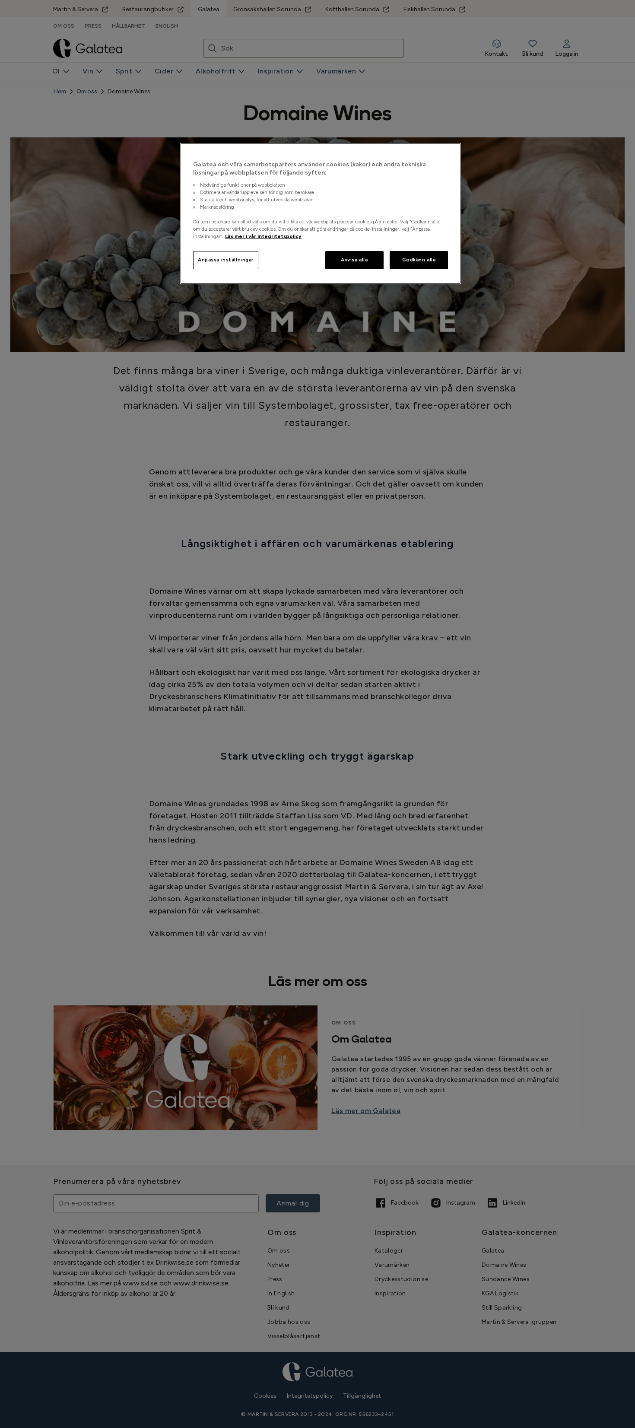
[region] (320, 214)
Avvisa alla (354, 260)
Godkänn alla (419, 260)
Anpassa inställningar (226, 260)
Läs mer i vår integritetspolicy (263, 236)
